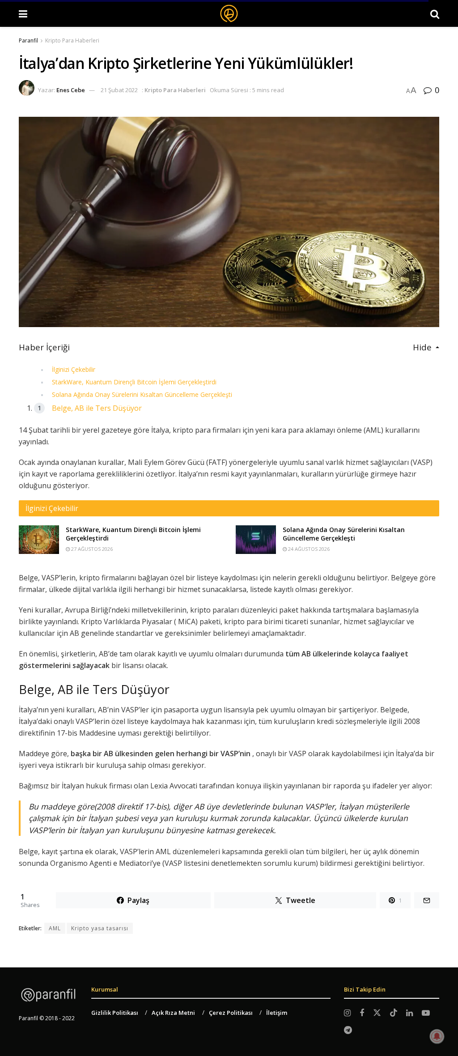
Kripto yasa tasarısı (99, 928)
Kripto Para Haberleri (72, 40)
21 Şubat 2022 (119, 90)
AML (55, 928)
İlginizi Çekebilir (73, 369)
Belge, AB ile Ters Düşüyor (97, 408)
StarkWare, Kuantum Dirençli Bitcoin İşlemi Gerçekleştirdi (134, 382)
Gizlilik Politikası (114, 1013)
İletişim (276, 1013)
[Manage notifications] (437, 1036)
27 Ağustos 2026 (91, 548)
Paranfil (28, 40)
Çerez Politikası (231, 1013)
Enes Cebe (70, 90)
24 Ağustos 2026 (308, 548)
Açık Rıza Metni (173, 1013)
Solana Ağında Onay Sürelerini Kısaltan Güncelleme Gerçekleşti (142, 394)
